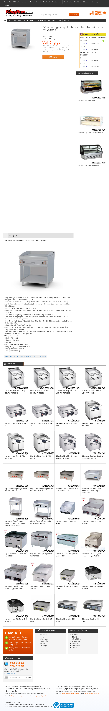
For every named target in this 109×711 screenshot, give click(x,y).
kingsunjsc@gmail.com (41, 696)
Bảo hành (46, 2)
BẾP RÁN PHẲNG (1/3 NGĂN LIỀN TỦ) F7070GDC (40, 392)
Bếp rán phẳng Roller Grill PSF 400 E (67, 587)
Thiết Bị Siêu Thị (44, 20)
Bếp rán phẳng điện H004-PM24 (91, 620)
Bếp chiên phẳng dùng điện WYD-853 (92, 522)
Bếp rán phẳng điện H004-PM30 (65, 620)
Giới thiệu (43, 635)
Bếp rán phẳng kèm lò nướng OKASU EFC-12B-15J (92, 457)
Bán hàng (77, 2)
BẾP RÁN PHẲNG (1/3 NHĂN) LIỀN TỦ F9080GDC (92, 392)
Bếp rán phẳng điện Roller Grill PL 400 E (93, 587)
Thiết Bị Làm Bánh (29, 20)
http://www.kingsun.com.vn (20, 696)
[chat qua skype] (103, 40)
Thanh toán (68, 2)
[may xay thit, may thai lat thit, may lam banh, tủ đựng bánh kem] (19, 12)
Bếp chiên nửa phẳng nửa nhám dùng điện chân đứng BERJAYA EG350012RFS (14, 523)
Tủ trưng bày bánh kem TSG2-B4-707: (91, 133)
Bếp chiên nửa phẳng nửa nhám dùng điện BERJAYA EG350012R (91, 491)
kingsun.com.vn (9, 673)
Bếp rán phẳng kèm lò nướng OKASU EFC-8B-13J (66, 457)
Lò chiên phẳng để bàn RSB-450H (66, 522)
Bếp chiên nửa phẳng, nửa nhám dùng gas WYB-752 (14, 587)
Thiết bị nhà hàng (14, 20)
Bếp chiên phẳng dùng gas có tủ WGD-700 (41, 555)
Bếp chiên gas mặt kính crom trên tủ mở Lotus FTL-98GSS (25, 356)
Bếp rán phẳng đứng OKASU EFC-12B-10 (40, 457)
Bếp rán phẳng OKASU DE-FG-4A (15, 424)
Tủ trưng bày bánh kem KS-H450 (89, 165)
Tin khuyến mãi (35, 2)
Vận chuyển (95, 2)
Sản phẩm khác (12, 364)
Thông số (13, 235)
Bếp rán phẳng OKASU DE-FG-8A (41, 424)
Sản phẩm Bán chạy (87, 73)
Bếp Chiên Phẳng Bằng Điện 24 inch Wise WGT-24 (67, 490)
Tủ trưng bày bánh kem (86, 100)
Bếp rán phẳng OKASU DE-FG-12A (66, 424)
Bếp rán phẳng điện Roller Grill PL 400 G (15, 620)
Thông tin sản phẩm (20, 2)
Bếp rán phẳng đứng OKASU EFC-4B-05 (92, 424)
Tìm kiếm (74, 15)
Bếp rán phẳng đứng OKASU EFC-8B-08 (14, 457)
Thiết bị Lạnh (56, 20)
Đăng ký (28, 677)
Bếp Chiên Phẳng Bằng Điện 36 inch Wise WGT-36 (15, 490)
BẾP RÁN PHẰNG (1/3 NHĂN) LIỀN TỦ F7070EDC (15, 392)
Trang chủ (7, 2)
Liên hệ (6, 6)
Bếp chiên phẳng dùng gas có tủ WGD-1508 (67, 555)
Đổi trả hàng (56, 2)
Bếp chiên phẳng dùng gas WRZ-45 (40, 587)
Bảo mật (86, 2)
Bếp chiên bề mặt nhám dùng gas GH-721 (15, 555)
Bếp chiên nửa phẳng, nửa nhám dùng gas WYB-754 (91, 555)
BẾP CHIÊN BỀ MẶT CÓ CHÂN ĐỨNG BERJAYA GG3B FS (40, 522)
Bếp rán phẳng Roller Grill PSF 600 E (41, 620)
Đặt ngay (53, 57)
